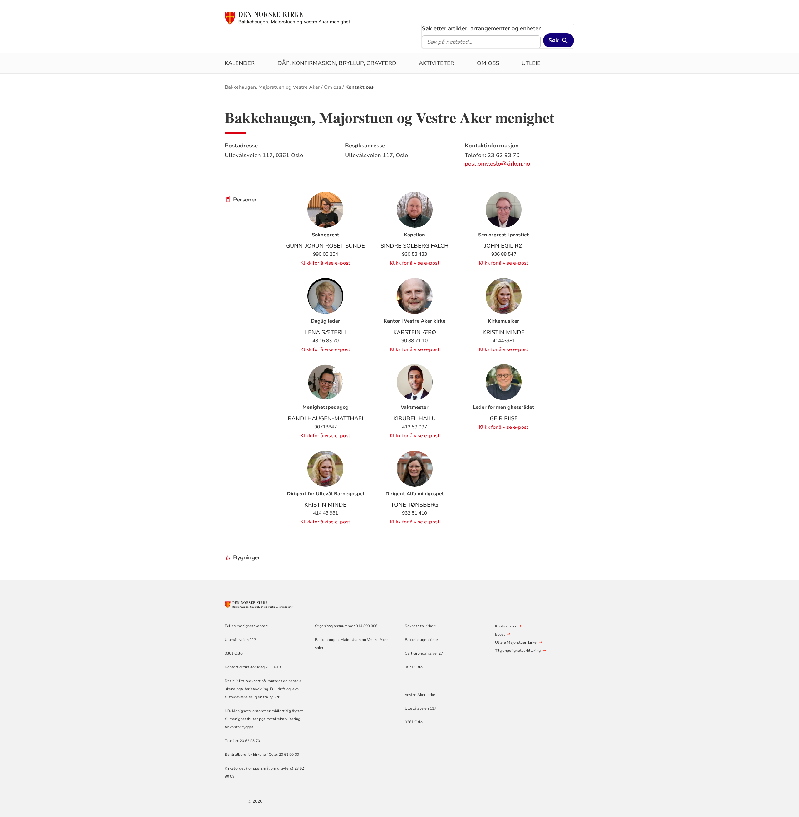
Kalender (240, 63)
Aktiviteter (436, 63)
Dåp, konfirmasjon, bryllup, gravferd (336, 63)
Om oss (488, 63)
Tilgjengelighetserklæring (518, 650)
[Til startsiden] (287, 18)
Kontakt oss (359, 87)
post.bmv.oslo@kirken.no (497, 163)
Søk (553, 40)
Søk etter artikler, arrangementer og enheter (481, 28)
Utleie (531, 63)
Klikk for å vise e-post (325, 263)
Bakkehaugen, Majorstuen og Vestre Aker (272, 87)
